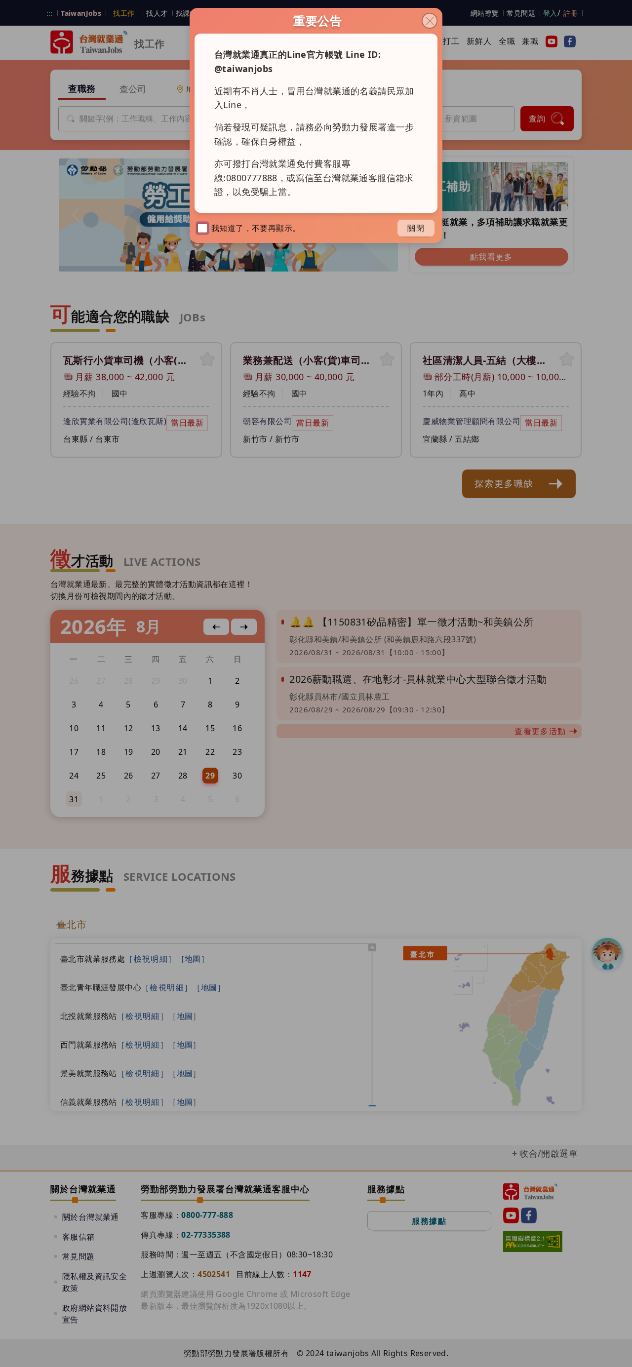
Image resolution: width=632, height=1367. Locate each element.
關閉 (416, 228)
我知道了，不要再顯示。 (255, 228)
